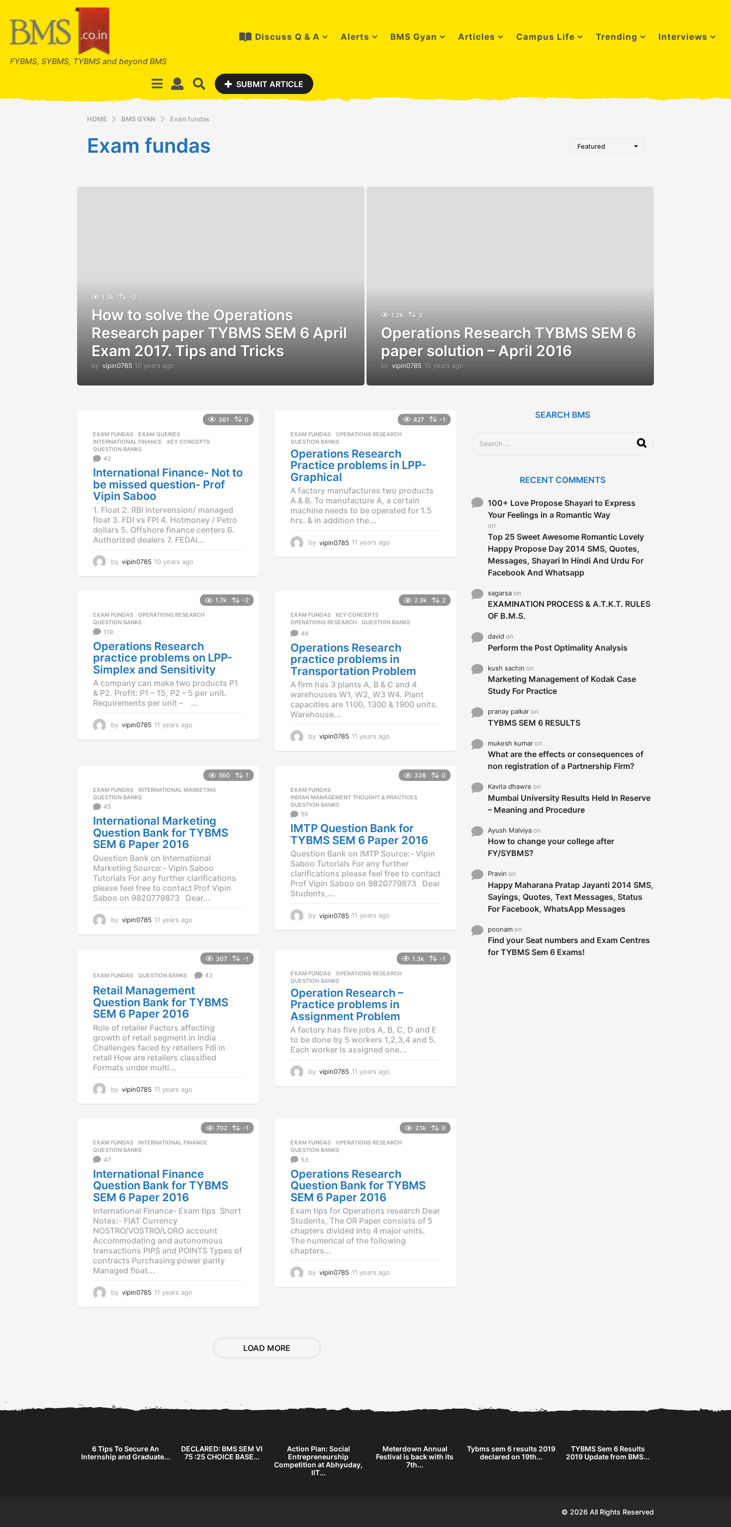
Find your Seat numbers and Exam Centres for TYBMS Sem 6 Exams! (569, 946)
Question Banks (117, 449)
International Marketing (177, 790)
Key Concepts (188, 442)
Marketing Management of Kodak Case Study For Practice (562, 685)
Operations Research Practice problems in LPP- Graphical (358, 465)
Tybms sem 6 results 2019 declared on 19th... (511, 1452)
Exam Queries (159, 434)
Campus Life (545, 37)
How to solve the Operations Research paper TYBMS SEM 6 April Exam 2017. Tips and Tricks (219, 333)
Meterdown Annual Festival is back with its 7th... (415, 1456)
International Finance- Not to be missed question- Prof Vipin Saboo (168, 484)
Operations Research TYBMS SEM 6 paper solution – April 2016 (508, 342)
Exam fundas (113, 434)
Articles (476, 37)
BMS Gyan (413, 37)
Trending (617, 37)
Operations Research (369, 434)
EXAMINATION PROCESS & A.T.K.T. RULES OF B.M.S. (569, 610)
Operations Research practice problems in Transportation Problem (353, 659)
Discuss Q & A (287, 37)
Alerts (355, 37)
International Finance (127, 442)
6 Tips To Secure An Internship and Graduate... (125, 1452)
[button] (157, 84)
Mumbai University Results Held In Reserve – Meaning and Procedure (569, 804)
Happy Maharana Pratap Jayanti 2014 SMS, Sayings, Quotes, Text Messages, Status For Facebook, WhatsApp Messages (570, 897)
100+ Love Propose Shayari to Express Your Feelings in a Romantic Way (562, 509)
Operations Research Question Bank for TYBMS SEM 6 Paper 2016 (358, 1185)
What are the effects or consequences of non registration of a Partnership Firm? (565, 760)
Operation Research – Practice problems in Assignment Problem (346, 1004)
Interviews (683, 37)
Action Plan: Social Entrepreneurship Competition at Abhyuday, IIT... (318, 1460)
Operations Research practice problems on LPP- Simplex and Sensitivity (162, 658)
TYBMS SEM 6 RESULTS (534, 723)
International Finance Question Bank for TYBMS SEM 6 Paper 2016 (160, 1185)
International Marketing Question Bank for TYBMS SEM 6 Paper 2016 (160, 832)
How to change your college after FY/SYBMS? (551, 847)
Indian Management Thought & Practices (353, 797)
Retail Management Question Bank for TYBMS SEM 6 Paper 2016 (160, 1002)
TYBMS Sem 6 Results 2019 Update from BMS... (607, 1452)
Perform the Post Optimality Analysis (558, 648)
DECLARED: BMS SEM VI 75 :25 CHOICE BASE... (222, 1452)
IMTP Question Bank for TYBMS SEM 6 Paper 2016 (359, 834)
